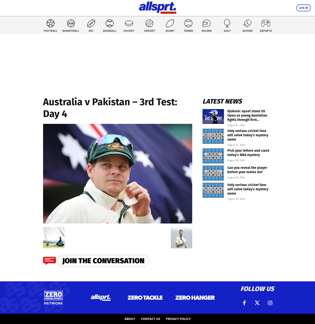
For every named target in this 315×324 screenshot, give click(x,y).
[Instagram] (270, 303)
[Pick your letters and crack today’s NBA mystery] (213, 155)
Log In (303, 8)
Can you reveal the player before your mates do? (247, 170)
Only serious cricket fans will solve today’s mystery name (247, 135)
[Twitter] (257, 303)
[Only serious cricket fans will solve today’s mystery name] (213, 136)
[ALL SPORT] (157, 7)
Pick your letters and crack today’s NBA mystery (248, 152)
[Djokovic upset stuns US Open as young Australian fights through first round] (213, 116)
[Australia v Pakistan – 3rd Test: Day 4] (117, 222)
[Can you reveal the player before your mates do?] (213, 173)
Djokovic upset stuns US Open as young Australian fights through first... (247, 115)
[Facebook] (244, 303)
